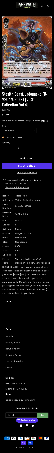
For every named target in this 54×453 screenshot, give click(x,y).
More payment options (27, 172)
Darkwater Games (30, 448)
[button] (4, 5)
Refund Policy (13, 348)
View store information (17, 187)
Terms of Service (14, 361)
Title (4, 126)
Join (42, 415)
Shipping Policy (13, 355)
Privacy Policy (13, 342)
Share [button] (8, 301)
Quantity (6, 142)
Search (9, 336)
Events (9, 367)
